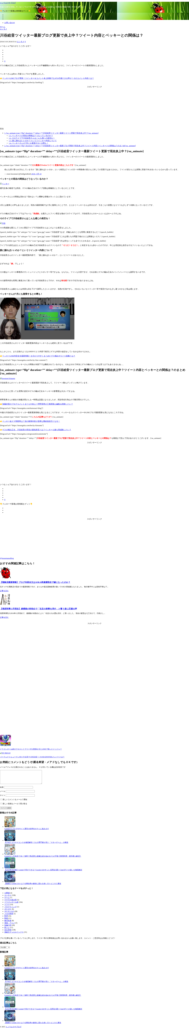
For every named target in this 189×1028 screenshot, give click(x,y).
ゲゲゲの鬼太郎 (10, 900)
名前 (2, 787)
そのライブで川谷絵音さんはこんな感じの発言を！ (32, 138)
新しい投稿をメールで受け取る (15, 804)
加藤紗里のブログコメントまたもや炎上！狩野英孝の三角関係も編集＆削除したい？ (37, 404)
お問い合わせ (9, 23)
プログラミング (10, 907)
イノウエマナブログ (8, 3)
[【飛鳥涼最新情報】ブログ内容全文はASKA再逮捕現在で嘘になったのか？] (5, 578)
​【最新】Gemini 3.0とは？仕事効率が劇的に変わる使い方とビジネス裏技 (32, 884)
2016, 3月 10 (36, 174)
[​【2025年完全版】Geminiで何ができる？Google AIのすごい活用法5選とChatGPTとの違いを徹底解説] (9, 868)
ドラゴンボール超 (11, 902)
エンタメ (20, 42)
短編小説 (7, 925)
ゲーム (7, 897)
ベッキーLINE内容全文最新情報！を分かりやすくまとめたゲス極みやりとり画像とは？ (38, 356)
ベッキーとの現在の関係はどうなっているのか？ (31, 136)
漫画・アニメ (9, 923)
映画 (6, 918)
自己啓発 (7, 930)
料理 (6, 916)
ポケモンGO (9, 911)
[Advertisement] (94, 109)
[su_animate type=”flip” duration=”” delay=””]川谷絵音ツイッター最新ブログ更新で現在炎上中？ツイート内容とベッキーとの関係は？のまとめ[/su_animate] (70, 146)
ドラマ (7, 904)
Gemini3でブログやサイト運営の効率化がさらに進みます (26, 829)
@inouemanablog (7, 558)
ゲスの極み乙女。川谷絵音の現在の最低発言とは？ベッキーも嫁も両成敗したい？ (36, 430)
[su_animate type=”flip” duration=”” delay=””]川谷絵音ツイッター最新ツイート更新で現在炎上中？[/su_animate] (51, 133)
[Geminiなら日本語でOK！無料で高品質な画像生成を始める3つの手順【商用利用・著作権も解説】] (9, 854)
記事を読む (4, 591)
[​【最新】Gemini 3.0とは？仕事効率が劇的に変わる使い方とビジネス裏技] (9, 881)
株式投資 (7, 921)
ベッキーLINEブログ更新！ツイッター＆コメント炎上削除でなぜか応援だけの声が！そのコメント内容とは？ (48, 78)
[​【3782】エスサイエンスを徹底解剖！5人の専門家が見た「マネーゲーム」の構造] (9, 840)
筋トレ (7, 927)
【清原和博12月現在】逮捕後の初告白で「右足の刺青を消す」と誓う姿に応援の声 (38, 609)
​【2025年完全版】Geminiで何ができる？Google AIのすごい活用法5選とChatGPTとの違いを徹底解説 (43, 870)
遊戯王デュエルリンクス (14, 932)
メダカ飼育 (8, 914)
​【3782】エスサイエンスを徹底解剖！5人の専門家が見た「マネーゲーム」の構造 (36, 842)
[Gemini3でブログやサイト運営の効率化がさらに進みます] (9, 827)
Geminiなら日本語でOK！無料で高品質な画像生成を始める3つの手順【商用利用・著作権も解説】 (42, 856)
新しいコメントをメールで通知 (15, 799)
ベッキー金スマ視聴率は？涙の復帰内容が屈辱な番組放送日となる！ (31, 421)
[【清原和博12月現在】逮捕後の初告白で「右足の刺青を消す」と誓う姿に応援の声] (5, 604)
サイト (2, 795)
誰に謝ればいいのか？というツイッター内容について (33, 141)
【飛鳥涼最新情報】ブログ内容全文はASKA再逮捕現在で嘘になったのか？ (35, 582)
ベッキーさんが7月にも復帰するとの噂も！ (28, 143)
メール (2, 791)
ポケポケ (7, 909)
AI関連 (7, 893)
